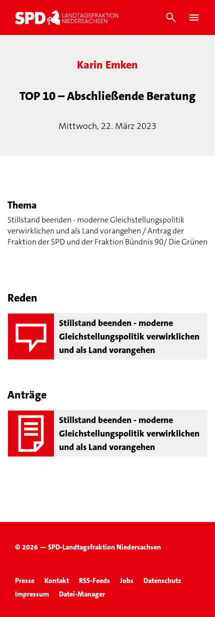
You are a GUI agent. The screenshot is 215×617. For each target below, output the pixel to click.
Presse (24, 580)
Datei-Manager (82, 594)
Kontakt (56, 580)
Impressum (32, 594)
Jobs (127, 580)
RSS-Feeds (94, 580)
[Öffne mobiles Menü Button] (194, 18)
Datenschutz (162, 580)
